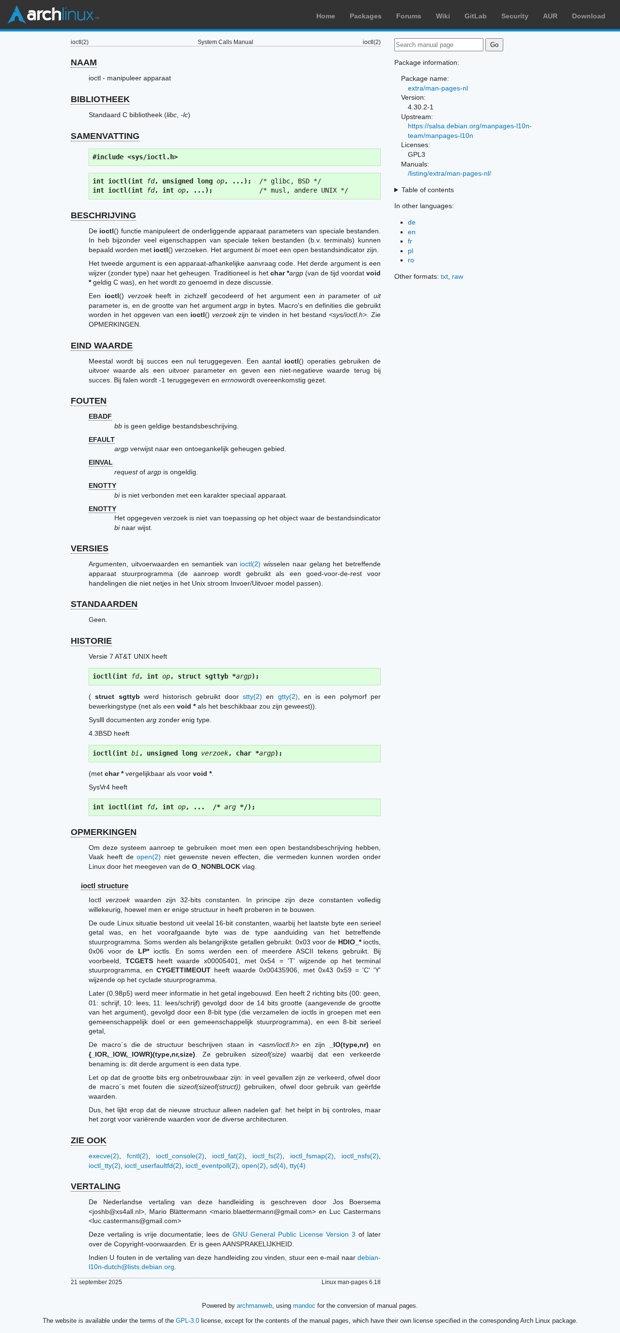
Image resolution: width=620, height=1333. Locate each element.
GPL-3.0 (187, 1320)
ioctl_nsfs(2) (360, 1156)
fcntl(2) (137, 1156)
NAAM (84, 62)
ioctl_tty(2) (105, 1165)
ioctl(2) (250, 564)
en (412, 232)
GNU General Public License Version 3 (294, 1234)
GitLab (476, 16)
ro (411, 260)
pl (410, 251)
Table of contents (428, 190)
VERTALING (96, 1186)
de (412, 222)
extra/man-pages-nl (438, 88)
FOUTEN (89, 401)
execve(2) (104, 1156)
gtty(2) (288, 696)
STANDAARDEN (104, 604)
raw (457, 276)
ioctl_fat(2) (228, 1156)
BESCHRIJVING (103, 215)
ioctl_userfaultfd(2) (153, 1165)
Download (588, 16)
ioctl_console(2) (180, 1156)
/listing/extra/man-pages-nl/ (449, 173)
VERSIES (89, 548)
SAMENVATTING (105, 136)
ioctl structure (104, 885)
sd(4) (278, 1165)
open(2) (149, 857)
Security (514, 16)
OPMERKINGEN (104, 832)
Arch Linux (53, 14)
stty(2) (252, 696)
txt (444, 276)
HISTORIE (91, 641)
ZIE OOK (89, 1140)
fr (410, 241)
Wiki (443, 16)
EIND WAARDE (102, 345)
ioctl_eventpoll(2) (212, 1165)
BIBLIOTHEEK (100, 99)
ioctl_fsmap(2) (312, 1156)
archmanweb (254, 1305)
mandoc (304, 1305)
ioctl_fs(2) (267, 1156)
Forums (408, 16)
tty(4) (298, 1165)
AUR (550, 16)
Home (325, 16)
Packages (366, 16)
